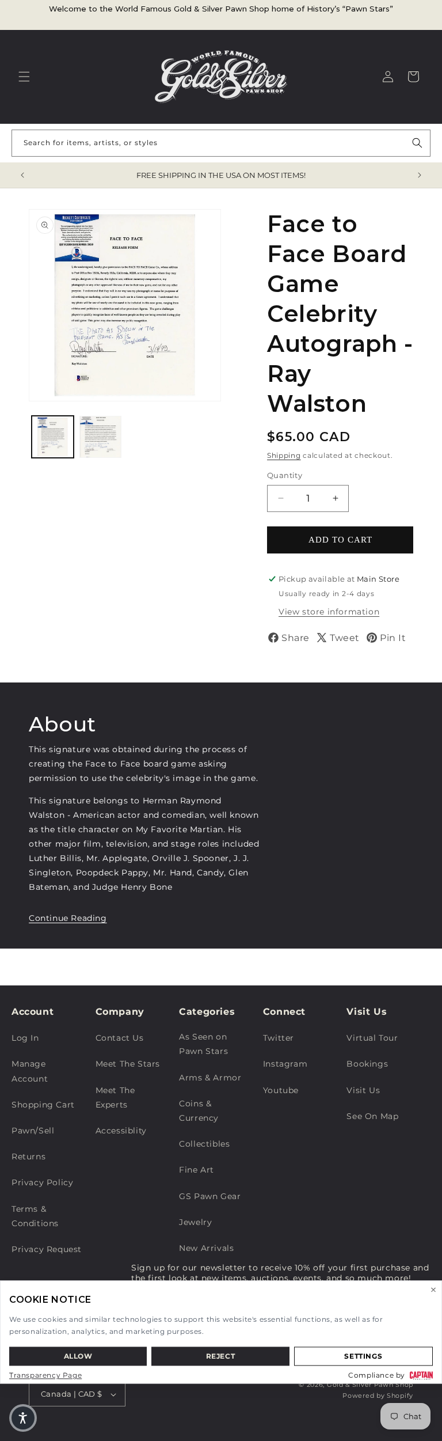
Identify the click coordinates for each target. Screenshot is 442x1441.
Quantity (284, 475)
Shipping (284, 455)
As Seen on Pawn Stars (203, 1044)
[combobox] (221, 143)
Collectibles (204, 1144)
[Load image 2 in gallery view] (100, 437)
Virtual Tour (372, 1038)
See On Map (372, 1116)
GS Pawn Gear (210, 1196)
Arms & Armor (210, 1077)
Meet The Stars (128, 1064)
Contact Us (120, 1038)
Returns (28, 1156)
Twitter (278, 1038)
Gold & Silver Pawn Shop (370, 1385)
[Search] (417, 143)
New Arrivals (206, 1248)
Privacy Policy (42, 1182)
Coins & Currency (199, 1110)
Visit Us (363, 1090)
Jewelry (195, 1222)
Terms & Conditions (35, 1216)
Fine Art (196, 1170)
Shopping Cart (43, 1104)
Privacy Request (47, 1249)
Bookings (367, 1064)
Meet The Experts (115, 1097)
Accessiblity (121, 1130)
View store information (329, 611)
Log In (25, 1038)
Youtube (281, 1090)
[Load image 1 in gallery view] (53, 437)
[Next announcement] (419, 175)
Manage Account (30, 1071)
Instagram (285, 1064)
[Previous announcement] (22, 175)
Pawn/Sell (33, 1130)
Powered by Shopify (377, 1395)
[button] (24, 76)
